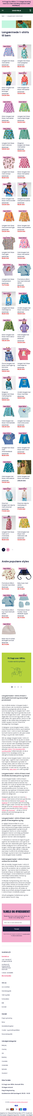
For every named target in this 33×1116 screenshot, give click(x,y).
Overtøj (4, 1049)
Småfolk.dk (13, 1102)
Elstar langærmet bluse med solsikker (24, 226)
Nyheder (4, 1069)
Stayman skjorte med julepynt (23, 504)
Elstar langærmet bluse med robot (23, 449)
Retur (3, 1022)
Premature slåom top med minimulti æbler (23, 281)
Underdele (5, 1065)
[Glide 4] (21, 686)
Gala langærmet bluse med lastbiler (8, 422)
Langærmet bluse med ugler (8, 253)
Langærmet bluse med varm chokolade (8, 534)
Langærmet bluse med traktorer (8, 144)
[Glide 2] (15, 686)
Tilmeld (16, 929)
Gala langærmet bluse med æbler (23, 89)
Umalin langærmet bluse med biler (24, 393)
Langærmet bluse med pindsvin (8, 280)
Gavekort (4, 1073)
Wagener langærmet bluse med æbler (23, 145)
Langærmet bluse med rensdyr (8, 173)
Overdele (4, 1061)
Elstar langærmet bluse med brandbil (8, 200)
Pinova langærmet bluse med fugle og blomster (8, 365)
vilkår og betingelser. (17, 935)
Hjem (3, 16)
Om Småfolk (6, 987)
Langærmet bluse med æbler (8, 62)
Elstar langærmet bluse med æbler (8, 117)
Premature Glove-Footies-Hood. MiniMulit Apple (23, 612)
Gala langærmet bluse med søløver (8, 477)
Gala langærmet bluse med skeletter (23, 336)
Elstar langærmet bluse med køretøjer (8, 89)
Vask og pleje (6, 995)
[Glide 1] (11, 686)
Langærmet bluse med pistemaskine (23, 200)
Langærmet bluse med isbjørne (8, 309)
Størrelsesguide (6, 991)
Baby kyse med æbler (22, 584)
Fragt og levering (7, 1018)
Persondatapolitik (7, 1034)
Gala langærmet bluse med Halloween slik (23, 534)
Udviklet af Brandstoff (22, 1102)
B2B (3, 1003)
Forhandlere (5, 999)
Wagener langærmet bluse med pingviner (8, 394)
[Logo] (16, 10)
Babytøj (4, 1045)
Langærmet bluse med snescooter (23, 422)
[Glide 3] (18, 686)
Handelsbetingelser (7, 1026)
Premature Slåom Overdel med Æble (8, 584)
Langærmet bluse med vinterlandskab (8, 449)
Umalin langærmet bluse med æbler (24, 309)
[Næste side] (12, 549)
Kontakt (4, 1007)
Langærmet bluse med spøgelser (23, 62)
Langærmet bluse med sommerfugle (8, 226)
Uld (3, 1053)
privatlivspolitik (26, 934)
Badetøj (4, 1057)
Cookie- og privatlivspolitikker (11, 1030)
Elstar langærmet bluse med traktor (8, 336)
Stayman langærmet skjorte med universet (8, 505)
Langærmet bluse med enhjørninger (23, 117)
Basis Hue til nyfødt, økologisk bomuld (8, 640)
